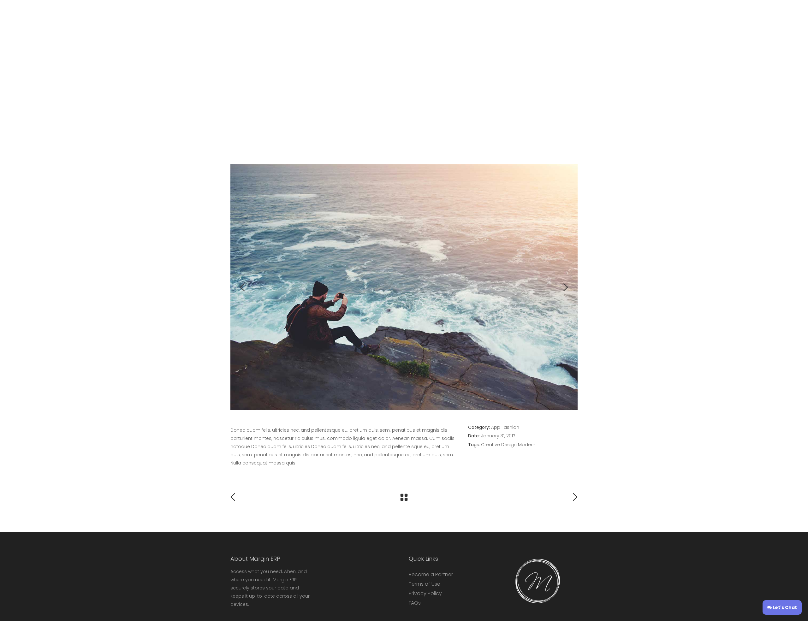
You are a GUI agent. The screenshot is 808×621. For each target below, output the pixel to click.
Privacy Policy (425, 593)
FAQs (415, 602)
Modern (526, 444)
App (495, 427)
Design (509, 444)
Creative (490, 444)
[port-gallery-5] (404, 287)
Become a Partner (431, 574)
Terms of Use (424, 584)
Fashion (510, 427)
